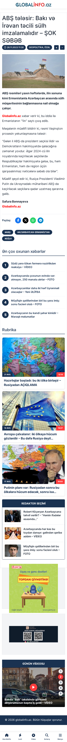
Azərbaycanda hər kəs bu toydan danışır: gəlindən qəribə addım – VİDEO (42, 532)
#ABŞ (8, 232)
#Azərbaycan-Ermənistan (33, 232)
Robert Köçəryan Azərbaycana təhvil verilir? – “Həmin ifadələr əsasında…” (42, 515)
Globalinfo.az (11, 116)
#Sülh (8, 238)
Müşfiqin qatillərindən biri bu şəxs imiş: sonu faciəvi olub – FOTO (41, 550)
